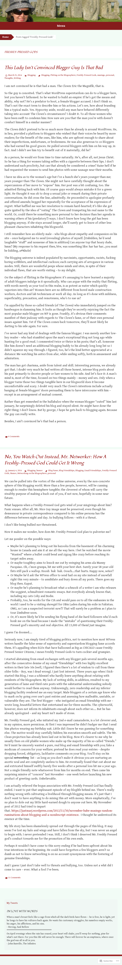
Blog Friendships (66, 470)
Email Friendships (93, 470)
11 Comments (14, 877)
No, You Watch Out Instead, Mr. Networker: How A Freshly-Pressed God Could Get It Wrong (55, 460)
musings (101, 75)
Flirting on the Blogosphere (63, 75)
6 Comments (13, 436)
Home (5, 37)
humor (39, 470)
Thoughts (8, 78)
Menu (61, 26)
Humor (13, 473)
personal (110, 75)
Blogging (32, 75)
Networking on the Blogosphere (32, 473)
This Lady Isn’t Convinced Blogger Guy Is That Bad (53, 68)
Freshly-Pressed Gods (86, 75)
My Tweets (12, 903)
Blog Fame (53, 470)
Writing (17, 78)
